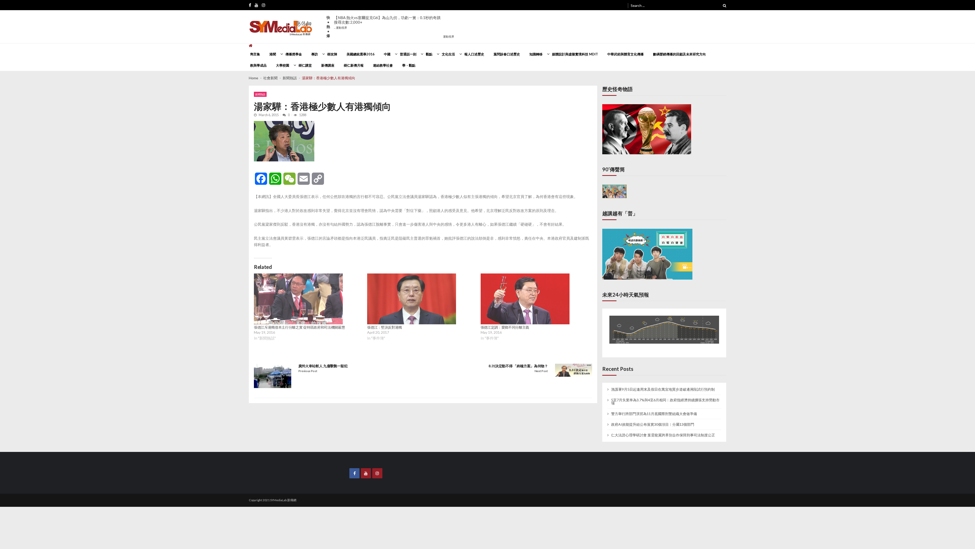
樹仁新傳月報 (354, 65)
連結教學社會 (383, 65)
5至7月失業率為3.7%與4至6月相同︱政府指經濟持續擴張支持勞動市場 (665, 397)
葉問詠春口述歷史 (507, 54)
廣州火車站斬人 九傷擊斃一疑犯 (323, 366)
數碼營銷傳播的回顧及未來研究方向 (679, 54)
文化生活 (448, 54)
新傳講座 (327, 65)
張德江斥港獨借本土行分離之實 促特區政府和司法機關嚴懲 (299, 327)
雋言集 (255, 54)
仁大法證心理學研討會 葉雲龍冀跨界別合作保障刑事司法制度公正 (663, 430)
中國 (387, 54)
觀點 (429, 54)
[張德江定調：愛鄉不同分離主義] (525, 298)
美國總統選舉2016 (361, 54)
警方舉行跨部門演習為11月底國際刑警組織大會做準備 (654, 408)
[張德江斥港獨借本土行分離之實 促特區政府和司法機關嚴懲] (298, 298)
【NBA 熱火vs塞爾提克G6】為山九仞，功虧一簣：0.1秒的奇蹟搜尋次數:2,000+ (387, 22)
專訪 (314, 54)
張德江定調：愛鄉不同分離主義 (505, 327)
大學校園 (282, 65)
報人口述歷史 (474, 54)
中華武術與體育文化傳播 (625, 54)
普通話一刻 (408, 54)
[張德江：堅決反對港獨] (411, 298)
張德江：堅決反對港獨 (384, 327)
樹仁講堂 (305, 65)
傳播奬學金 (293, 54)
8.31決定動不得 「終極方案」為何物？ (518, 366)
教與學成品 (258, 65)
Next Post (541, 371)
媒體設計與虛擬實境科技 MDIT (575, 54)
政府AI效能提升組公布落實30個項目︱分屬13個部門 (652, 419)
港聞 (272, 54)
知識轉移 (536, 54)
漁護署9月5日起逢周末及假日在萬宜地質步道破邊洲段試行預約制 (663, 384)
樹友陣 (332, 54)
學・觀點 (408, 65)
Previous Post (307, 371)
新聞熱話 (260, 94)
